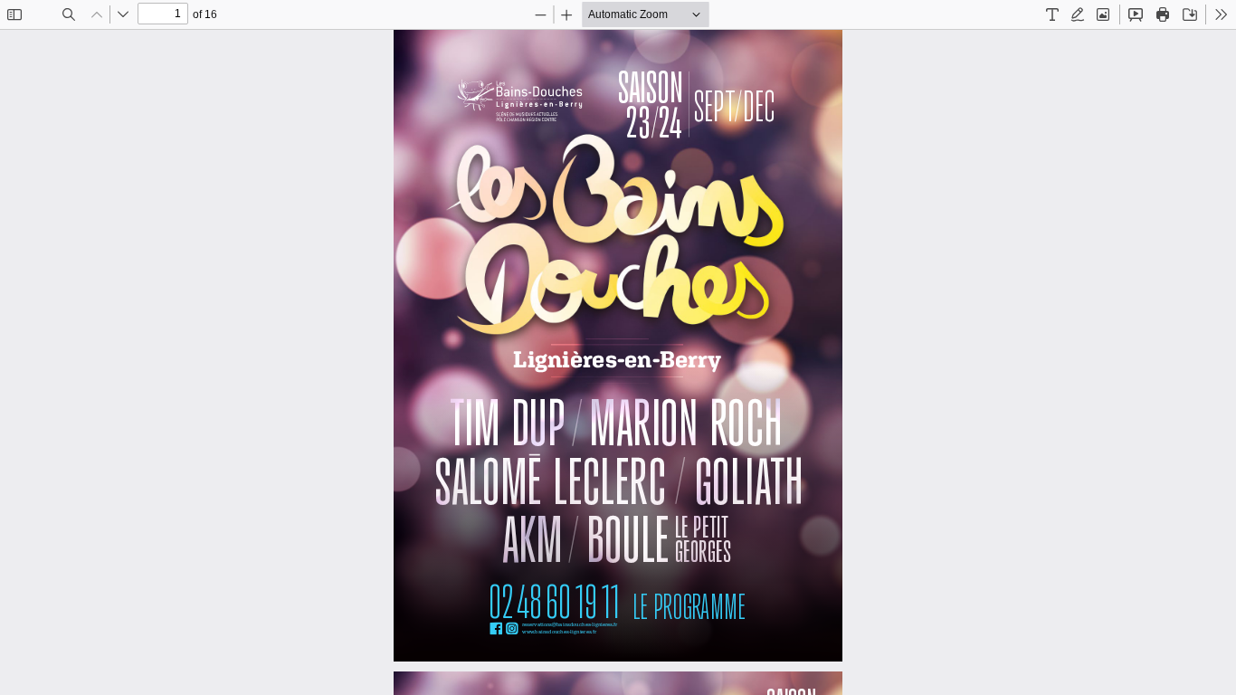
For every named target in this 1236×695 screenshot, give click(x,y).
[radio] (1052, 14)
